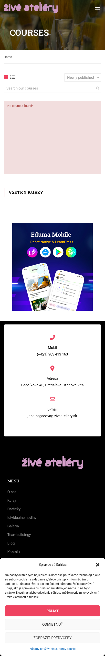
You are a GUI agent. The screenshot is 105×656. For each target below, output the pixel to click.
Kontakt (13, 552)
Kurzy (11, 500)
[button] (97, 564)
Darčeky (14, 509)
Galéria (13, 526)
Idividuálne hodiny (21, 517)
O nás (12, 492)
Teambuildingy (19, 535)
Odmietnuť (52, 624)
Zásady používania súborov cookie (52, 649)
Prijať (53, 611)
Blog (11, 543)
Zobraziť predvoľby (52, 638)
